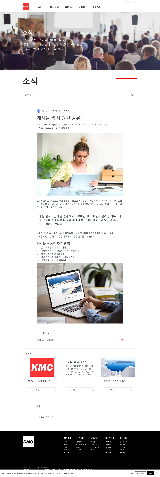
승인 (150, 473)
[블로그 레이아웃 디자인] (118, 367)
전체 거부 (140, 473)
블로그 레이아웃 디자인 (114, 380)
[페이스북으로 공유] (38, 333)
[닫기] (157, 473)
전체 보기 (131, 353)
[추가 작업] (122, 111)
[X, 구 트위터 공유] (43, 333)
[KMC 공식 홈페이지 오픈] (42, 367)
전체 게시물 (29, 95)
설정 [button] (131, 473)
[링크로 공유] (55, 333)
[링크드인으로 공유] (49, 333)
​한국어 (128, 2)
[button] (132, 95)
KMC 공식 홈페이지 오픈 (39, 380)
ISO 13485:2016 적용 (76, 361)
